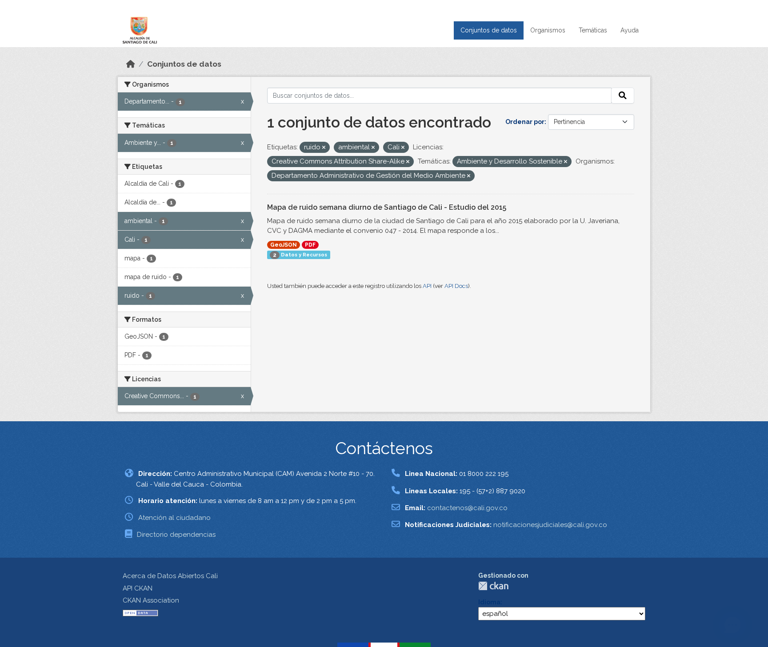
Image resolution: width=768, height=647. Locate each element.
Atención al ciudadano (174, 518)
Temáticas (593, 30)
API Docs (456, 286)
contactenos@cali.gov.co (467, 508)
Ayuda (629, 30)
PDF (310, 245)
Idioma (489, 602)
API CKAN (137, 588)
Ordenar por (524, 121)
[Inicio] (130, 64)
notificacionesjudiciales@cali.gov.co (550, 525)
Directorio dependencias (176, 535)
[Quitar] (323, 148)
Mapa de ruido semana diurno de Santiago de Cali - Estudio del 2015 (386, 207)
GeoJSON (283, 245)
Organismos (547, 30)
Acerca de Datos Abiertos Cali (170, 576)
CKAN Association (151, 600)
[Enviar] (622, 96)
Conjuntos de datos (488, 30)
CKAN (493, 586)
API (427, 286)
